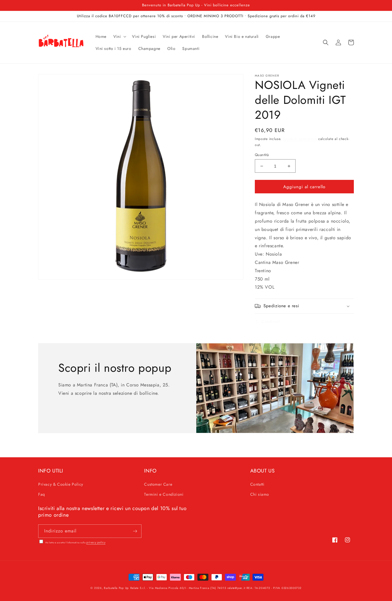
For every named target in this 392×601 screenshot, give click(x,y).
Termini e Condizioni (163, 494)
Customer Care (158, 484)
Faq (41, 494)
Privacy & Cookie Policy (60, 484)
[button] (119, 36)
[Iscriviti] (135, 531)
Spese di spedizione (300, 138)
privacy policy (95, 542)
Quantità (262, 154)
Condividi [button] (270, 321)
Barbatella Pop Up (116, 588)
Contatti (257, 484)
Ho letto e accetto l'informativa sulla (74, 542)
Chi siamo (259, 494)
